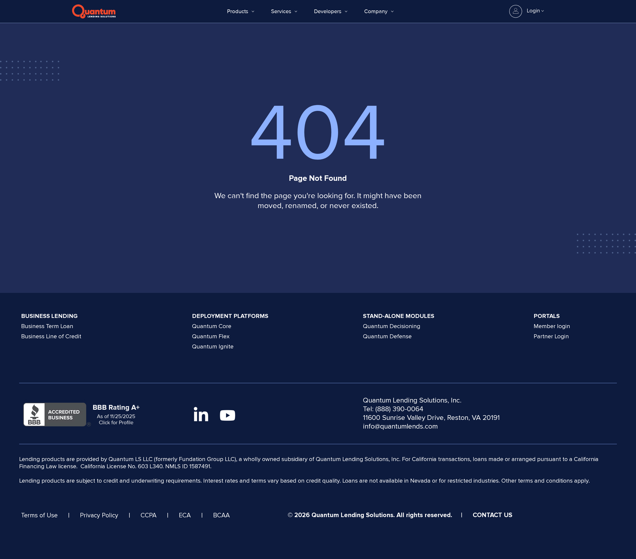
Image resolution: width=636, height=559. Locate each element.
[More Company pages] (392, 11)
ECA (185, 515)
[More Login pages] (542, 11)
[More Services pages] (296, 11)
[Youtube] (228, 415)
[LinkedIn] (201, 415)
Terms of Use (39, 515)
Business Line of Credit (51, 336)
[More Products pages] (253, 11)
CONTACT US (492, 515)
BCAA (221, 515)
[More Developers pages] (346, 11)
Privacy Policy (99, 515)
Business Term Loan (47, 326)
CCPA (149, 515)
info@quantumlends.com (400, 426)
